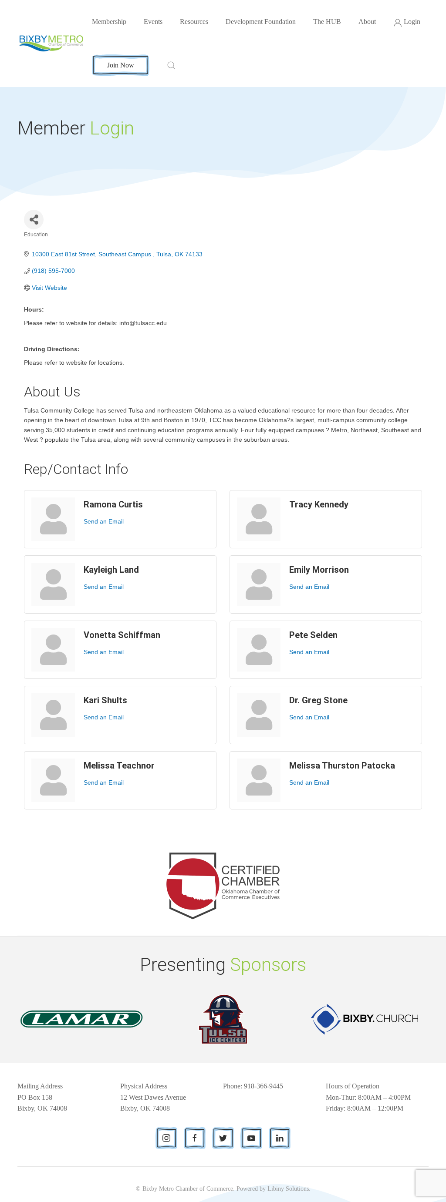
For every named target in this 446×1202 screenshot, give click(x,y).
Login (412, 21)
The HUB (327, 21)
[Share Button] (34, 219)
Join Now (120, 65)
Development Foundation (261, 21)
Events (153, 21)
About (367, 21)
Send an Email (104, 521)
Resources (194, 21)
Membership (109, 21)
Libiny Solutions (288, 1188)
